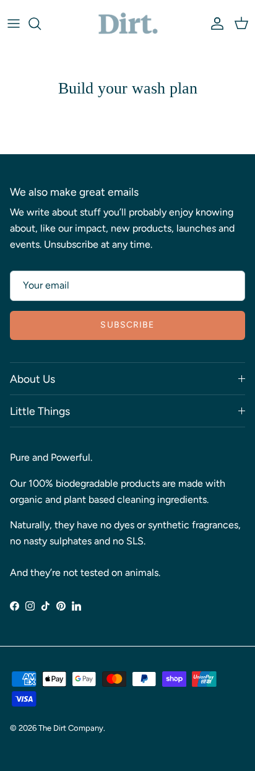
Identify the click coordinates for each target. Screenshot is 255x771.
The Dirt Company (70, 728)
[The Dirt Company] (127, 23)
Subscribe (127, 325)
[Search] (40, 23)
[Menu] (13, 23)
